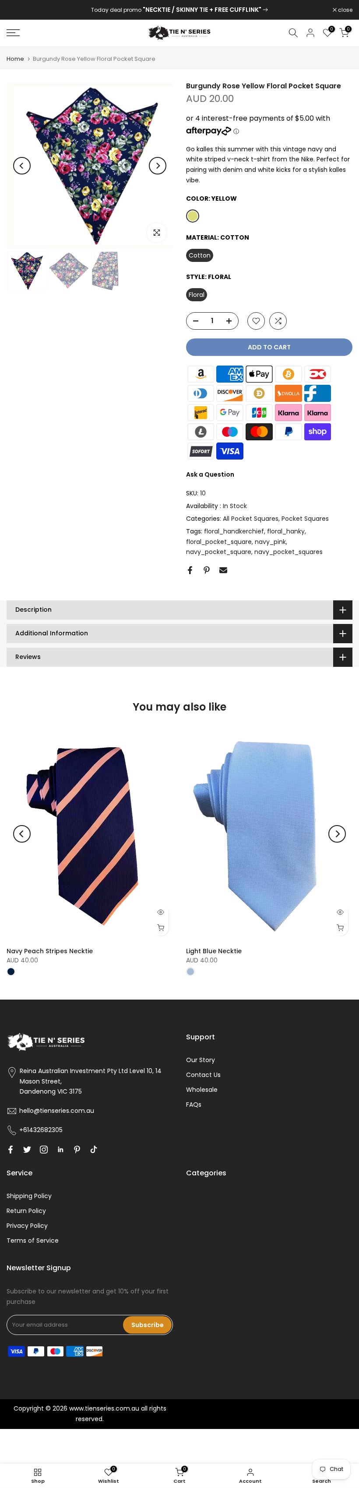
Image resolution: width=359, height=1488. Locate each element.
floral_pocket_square (219, 541)
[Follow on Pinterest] (77, 1149)
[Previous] (22, 165)
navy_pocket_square (218, 551)
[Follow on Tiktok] (94, 1149)
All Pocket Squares (250, 518)
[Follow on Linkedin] (60, 1149)
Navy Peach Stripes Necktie (50, 951)
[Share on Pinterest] (207, 570)
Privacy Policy (27, 1225)
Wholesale (202, 1089)
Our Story (200, 1060)
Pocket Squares (305, 518)
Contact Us (203, 1074)
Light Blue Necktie (214, 951)
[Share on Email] (223, 570)
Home (15, 59)
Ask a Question (210, 474)
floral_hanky (286, 531)
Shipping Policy (29, 1196)
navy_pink (270, 541)
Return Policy (26, 1210)
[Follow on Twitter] (27, 1149)
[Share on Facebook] (190, 570)
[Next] (157, 165)
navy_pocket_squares (288, 551)
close (18, 10)
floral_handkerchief (234, 531)
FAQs (193, 1104)
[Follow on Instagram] (44, 1149)
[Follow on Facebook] (10, 1149)
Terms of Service (33, 1240)
